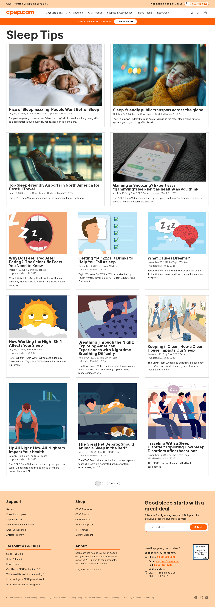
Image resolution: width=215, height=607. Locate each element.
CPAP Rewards (14, 564)
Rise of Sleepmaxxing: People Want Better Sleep (54, 109)
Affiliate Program (15, 534)
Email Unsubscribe (16, 529)
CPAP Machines (83, 509)
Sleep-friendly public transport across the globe (158, 110)
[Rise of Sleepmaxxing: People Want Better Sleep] (55, 74)
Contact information (92, 597)
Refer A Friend (14, 559)
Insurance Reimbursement (20, 524)
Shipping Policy (14, 519)
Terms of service (60, 597)
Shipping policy (75, 597)
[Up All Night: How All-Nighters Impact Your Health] (38, 413)
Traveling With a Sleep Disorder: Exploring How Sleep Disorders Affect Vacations (176, 447)
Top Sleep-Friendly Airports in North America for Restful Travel (54, 187)
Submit (198, 527)
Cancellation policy (111, 597)
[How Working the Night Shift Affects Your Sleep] (38, 316)
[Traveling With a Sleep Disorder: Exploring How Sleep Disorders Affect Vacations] (177, 411)
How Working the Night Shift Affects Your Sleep (36, 343)
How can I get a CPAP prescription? (25, 579)
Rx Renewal (81, 529)
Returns (10, 509)
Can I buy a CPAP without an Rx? (23, 569)
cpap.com (17, 597)
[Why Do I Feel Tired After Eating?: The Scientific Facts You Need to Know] (38, 233)
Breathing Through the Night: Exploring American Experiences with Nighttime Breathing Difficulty (106, 348)
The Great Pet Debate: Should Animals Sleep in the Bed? (106, 446)
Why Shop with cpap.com (88, 569)
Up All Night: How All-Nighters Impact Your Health (37, 450)
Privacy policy (45, 597)
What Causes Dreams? (169, 258)
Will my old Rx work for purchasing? (25, 574)
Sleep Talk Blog (14, 553)
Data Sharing (148, 597)
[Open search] (191, 12)
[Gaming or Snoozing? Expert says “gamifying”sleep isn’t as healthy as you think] (159, 157)
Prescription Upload (16, 514)
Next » (114, 483)
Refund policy (31, 597)
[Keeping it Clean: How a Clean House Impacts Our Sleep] (177, 319)
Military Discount (84, 534)
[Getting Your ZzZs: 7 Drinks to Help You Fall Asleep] (107, 233)
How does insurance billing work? (24, 584)
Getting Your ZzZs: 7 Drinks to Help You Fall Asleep (105, 260)
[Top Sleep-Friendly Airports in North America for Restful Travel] (55, 157)
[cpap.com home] (20, 12)
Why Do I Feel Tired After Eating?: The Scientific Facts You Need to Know (35, 262)
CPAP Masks (82, 514)
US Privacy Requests (132, 597)
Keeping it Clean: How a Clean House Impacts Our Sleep (176, 348)
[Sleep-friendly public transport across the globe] (159, 75)
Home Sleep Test (84, 524)
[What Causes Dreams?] (177, 233)
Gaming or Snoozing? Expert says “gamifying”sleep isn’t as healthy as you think (155, 187)
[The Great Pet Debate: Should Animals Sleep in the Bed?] (107, 411)
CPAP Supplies (83, 519)
